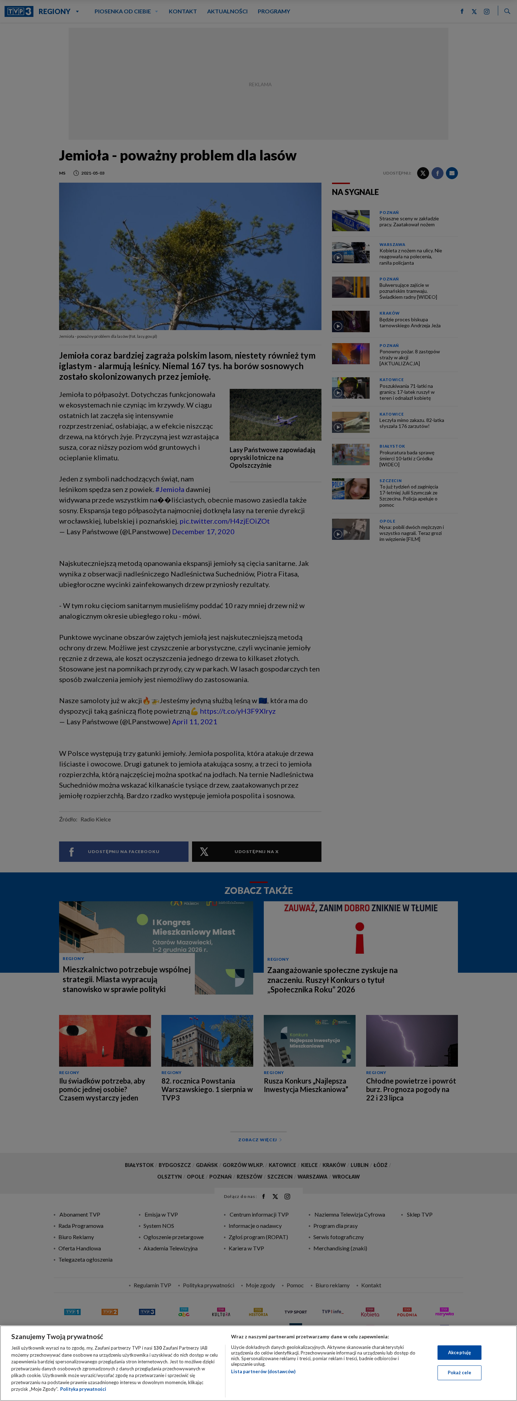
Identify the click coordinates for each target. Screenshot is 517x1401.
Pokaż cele (459, 1372)
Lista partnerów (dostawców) (263, 1371)
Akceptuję (459, 1352)
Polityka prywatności (83, 1389)
